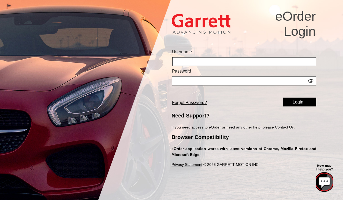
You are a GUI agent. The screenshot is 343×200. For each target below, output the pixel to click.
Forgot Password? (189, 102)
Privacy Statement (187, 164)
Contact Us (284, 127)
